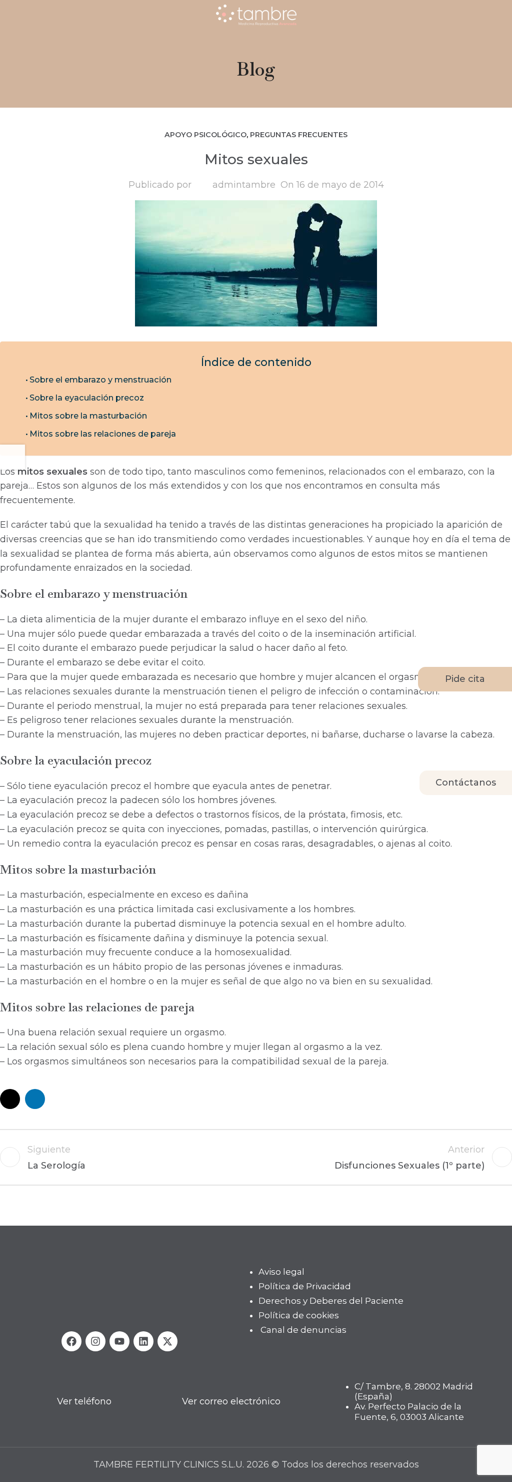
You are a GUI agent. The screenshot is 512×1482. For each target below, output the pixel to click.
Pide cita (465, 678)
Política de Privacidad (304, 1286)
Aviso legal (281, 1272)
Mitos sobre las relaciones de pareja (103, 434)
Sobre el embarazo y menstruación (101, 380)
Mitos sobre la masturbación (88, 416)
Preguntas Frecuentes (299, 134)
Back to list (256, 1157)
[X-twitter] (168, 1341)
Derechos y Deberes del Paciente (331, 1301)
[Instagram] (96, 1341)
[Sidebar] (12, 457)
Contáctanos (466, 782)
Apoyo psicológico (205, 134)
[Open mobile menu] (11, 15)
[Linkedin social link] (35, 1099)
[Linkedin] (144, 1341)
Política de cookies (298, 1315)
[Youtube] (120, 1341)
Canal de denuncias (303, 1329)
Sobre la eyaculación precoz (87, 398)
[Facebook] (72, 1341)
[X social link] (10, 1099)
